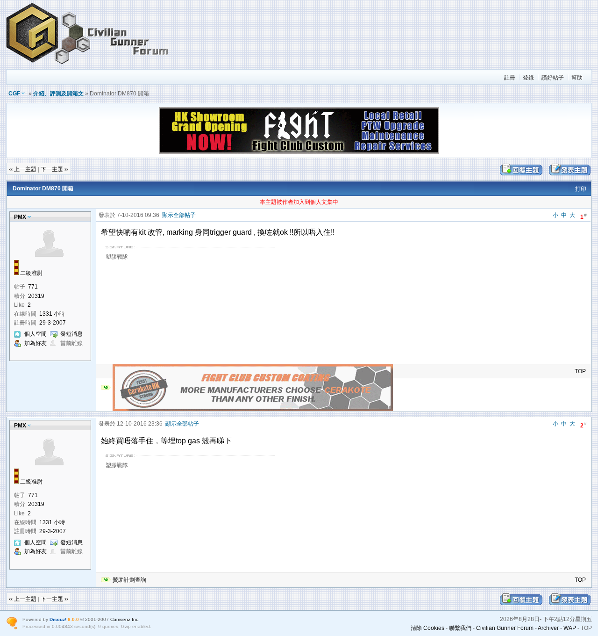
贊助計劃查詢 (129, 580)
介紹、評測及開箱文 (58, 93)
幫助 (577, 77)
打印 (580, 189)
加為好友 (35, 343)
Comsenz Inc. (125, 619)
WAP (569, 628)
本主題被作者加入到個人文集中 (299, 202)
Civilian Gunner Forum (505, 628)
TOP (580, 371)
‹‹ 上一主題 (22, 169)
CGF (14, 93)
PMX (20, 217)
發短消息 (71, 334)
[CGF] (88, 65)
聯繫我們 (460, 628)
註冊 (509, 77)
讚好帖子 (552, 77)
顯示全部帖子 (179, 215)
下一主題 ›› (54, 169)
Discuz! (58, 619)
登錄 (528, 77)
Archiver (548, 628)
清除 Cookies (427, 628)
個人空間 (35, 334)
